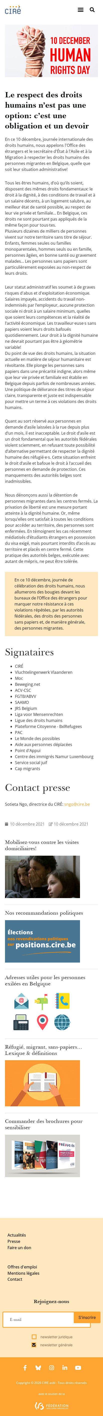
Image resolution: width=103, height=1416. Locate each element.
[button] (81, 10)
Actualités (17, 1235)
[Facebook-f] (25, 1367)
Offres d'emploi (22, 1267)
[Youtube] (78, 1367)
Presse (14, 1241)
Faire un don (19, 1247)
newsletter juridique (56, 1337)
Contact (15, 1279)
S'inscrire (87, 1317)
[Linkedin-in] (64, 1367)
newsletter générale (55, 1345)
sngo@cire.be (77, 804)
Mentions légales (24, 1273)
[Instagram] (51, 1367)
